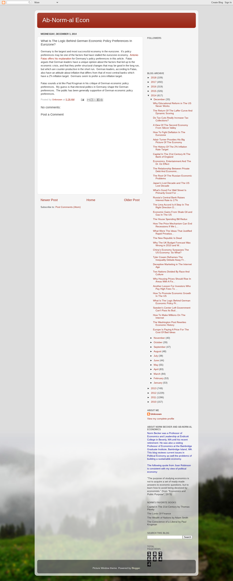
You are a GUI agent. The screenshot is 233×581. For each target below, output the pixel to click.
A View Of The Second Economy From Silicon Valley (170, 126)
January (158, 382)
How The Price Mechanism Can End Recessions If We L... (172, 225)
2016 (154, 86)
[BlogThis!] (91, 100)
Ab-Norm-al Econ (65, 20)
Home (90, 200)
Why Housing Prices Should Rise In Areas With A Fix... (172, 280)
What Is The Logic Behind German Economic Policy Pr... (171, 302)
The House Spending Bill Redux (170, 219)
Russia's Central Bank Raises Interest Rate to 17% (169, 199)
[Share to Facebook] (98, 100)
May (156, 365)
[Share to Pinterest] (101, 100)
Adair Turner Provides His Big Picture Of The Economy (169, 141)
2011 (154, 397)
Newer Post (49, 200)
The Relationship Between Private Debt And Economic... (171, 170)
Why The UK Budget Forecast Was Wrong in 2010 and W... (172, 244)
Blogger (136, 568)
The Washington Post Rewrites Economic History (169, 323)
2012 (154, 393)
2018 (154, 77)
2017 (154, 82)
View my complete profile (160, 418)
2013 (154, 388)
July (156, 356)
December (160, 99)
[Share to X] (95, 100)
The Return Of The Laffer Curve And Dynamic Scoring (172, 112)
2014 (154, 95)
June (157, 360)
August (158, 351)
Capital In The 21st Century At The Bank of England (171, 155)
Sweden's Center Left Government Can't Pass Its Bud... (171, 309)
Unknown (156, 414)
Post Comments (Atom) (68, 207)
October (158, 342)
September (160, 347)
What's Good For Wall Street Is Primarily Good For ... (169, 191)
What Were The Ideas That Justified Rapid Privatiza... (172, 232)
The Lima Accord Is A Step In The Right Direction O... (171, 206)
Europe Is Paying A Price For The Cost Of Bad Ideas (171, 331)
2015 (154, 91)
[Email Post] (82, 99)
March (157, 374)
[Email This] (88, 100)
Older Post (132, 200)
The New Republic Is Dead (167, 238)
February (159, 378)
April (156, 369)
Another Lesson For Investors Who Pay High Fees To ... (172, 287)
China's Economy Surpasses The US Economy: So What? (171, 251)
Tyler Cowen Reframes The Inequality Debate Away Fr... (169, 258)
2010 (154, 402)
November (160, 338)
